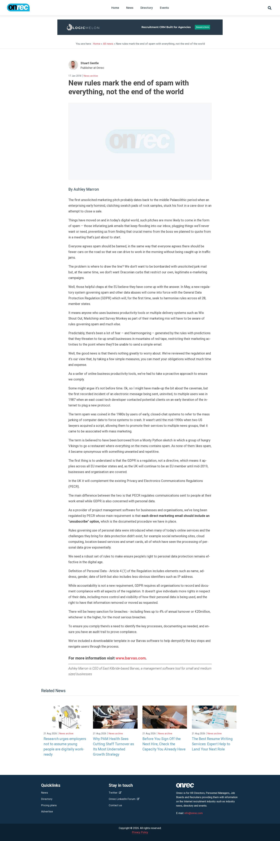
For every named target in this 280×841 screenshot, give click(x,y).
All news (108, 43)
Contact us (115, 805)
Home (115, 7)
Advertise (47, 811)
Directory (146, 7)
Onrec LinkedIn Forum (122, 799)
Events (164, 7)
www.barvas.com (131, 658)
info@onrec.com (193, 813)
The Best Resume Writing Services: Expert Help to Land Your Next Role (212, 744)
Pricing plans (49, 805)
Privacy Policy (140, 832)
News (129, 7)
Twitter (113, 792)
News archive (91, 75)
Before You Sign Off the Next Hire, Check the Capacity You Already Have (164, 744)
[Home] (18, 9)
